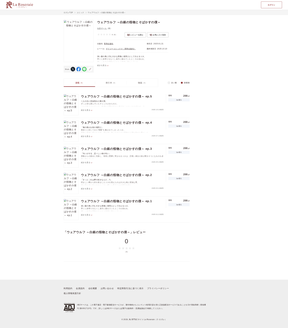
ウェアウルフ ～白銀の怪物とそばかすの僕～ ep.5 (116, 96)
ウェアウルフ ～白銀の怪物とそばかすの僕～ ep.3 (116, 148)
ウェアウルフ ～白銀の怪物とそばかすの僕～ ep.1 (116, 201)
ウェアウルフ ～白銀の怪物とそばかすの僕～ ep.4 (116, 122)
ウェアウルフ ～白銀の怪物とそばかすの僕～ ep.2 (116, 175)
